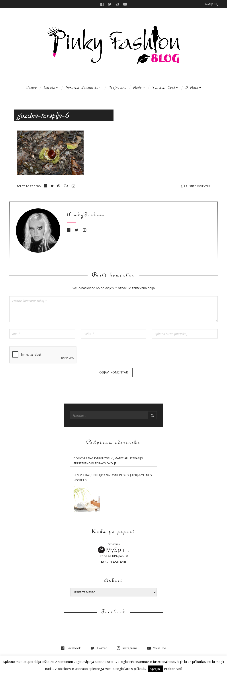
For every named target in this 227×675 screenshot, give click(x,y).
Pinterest (58, 186)
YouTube (125, 4)
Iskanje (208, 4)
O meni (191, 87)
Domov (31, 87)
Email (73, 186)
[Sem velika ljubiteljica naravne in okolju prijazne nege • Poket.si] (87, 499)
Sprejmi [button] (155, 669)
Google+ (66, 186)
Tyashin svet (163, 87)
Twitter (109, 4)
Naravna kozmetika (81, 87)
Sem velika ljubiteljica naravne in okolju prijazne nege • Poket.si (113, 477)
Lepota (49, 87)
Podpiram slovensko (113, 443)
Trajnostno (117, 87)
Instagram (117, 4)
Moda (137, 87)
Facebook (102, 4)
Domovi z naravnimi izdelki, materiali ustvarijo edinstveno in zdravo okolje (108, 460)
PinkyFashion (86, 215)
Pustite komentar (198, 186)
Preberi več (173, 668)
